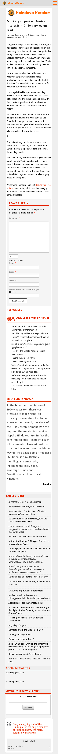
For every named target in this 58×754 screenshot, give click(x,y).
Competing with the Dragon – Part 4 (25, 630)
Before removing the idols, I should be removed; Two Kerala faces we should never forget (28, 378)
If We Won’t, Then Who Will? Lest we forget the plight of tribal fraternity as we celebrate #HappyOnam (29, 610)
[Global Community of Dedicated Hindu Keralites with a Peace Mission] (29, 16)
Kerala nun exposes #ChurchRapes (24, 654)
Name (12, 263)
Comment (14, 218)
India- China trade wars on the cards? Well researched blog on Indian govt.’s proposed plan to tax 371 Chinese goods (31, 368)
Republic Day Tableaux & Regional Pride (29, 333)
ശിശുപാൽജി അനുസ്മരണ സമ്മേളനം (26, 506)
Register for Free (43, 185)
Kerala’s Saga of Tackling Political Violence (28, 577)
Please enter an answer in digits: (24, 290)
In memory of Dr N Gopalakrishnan (24, 502)
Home (25, 741)
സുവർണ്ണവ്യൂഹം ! (17, 625)
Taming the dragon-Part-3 (23, 358)
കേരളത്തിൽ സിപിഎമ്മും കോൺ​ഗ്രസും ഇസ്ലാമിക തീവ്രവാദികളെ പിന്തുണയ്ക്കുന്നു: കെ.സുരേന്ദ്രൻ (28, 559)
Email (12, 272)
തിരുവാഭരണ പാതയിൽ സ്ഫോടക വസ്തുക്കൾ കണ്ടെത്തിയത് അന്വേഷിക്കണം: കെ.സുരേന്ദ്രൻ (29, 529)
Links (32, 741)
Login (11, 188)
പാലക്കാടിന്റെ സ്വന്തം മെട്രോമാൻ (25, 591)
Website (13, 281)
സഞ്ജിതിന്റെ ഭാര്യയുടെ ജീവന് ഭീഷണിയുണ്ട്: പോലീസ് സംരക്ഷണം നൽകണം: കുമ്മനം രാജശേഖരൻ (26, 569)
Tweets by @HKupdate (15, 673)
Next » (47, 484)
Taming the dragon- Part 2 (23, 361)
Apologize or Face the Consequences (25, 603)
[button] (55, 3)
